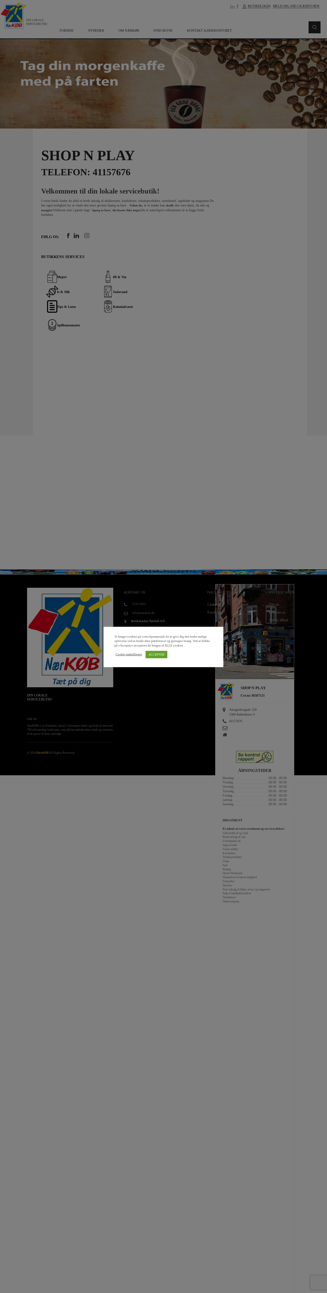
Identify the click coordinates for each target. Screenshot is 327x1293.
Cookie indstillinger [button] (129, 654)
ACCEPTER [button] (156, 654)
